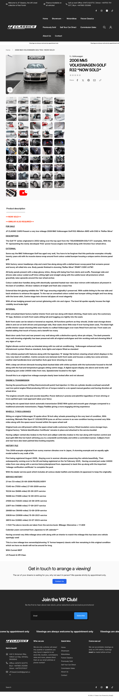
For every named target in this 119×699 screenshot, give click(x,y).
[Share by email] (94, 80)
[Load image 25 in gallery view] (59, 134)
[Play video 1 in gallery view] (23, 192)
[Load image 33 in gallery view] (35, 150)
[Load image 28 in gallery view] (35, 142)
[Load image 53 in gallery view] (35, 184)
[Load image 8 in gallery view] (35, 109)
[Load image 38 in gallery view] (35, 159)
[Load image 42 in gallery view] (23, 167)
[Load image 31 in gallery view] (11, 150)
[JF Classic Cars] (17, 642)
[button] (57, 18)
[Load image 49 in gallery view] (47, 176)
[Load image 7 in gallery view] (23, 109)
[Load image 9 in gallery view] (47, 109)
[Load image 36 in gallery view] (11, 159)
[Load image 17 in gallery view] (23, 125)
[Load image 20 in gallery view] (59, 125)
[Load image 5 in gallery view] (59, 100)
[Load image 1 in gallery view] (11, 100)
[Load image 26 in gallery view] (11, 142)
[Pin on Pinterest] (88, 80)
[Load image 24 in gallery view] (47, 134)
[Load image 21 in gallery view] (11, 134)
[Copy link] (100, 80)
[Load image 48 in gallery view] (35, 176)
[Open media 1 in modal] (35, 74)
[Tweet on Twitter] (83, 80)
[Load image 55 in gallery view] (59, 184)
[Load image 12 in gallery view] (23, 117)
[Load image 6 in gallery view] (11, 109)
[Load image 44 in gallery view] (47, 167)
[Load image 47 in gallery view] (23, 176)
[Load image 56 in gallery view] (11, 192)
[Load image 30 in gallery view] (59, 142)
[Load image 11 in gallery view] (11, 117)
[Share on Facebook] (77, 80)
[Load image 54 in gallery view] (47, 184)
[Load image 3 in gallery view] (35, 100)
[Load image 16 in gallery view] (11, 125)
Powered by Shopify (107, 695)
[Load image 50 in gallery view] (59, 176)
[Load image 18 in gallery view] (35, 125)
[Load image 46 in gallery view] (11, 176)
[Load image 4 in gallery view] (47, 100)
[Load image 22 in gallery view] (23, 134)
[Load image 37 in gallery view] (23, 159)
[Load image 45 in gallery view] (59, 167)
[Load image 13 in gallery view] (35, 117)
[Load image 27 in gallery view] (23, 142)
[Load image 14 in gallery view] (47, 117)
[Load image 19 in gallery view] (47, 125)
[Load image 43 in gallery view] (35, 167)
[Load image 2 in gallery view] (23, 100)
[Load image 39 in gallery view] (47, 159)
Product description (15, 208)
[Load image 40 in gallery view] (59, 159)
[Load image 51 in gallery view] (11, 184)
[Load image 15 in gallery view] (59, 117)
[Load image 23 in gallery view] (35, 134)
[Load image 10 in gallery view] (59, 109)
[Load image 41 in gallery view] (11, 167)
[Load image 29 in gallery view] (47, 142)
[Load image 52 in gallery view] (23, 184)
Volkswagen (76, 56)
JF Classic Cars (97, 695)
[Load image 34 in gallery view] (47, 150)
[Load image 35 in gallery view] (59, 150)
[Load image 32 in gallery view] (23, 150)
